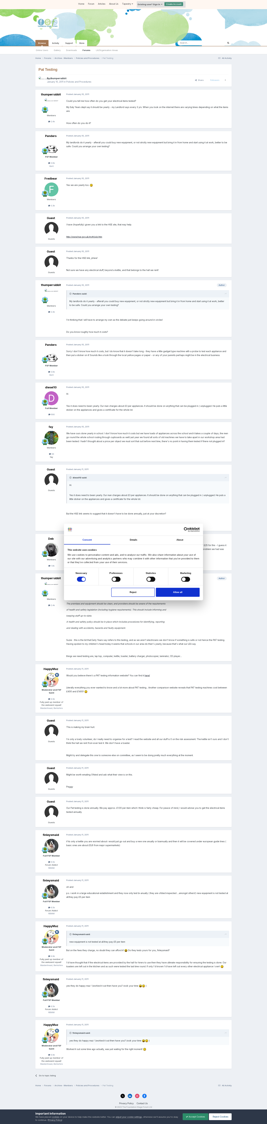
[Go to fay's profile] (51, 438)
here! (147, 675)
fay (51, 426)
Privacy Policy (126, 1103)
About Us (113, 3)
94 (52, 454)
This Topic (216, 43)
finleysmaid (51, 834)
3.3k (52, 205)
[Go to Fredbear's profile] (51, 189)
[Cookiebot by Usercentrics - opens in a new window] (186, 529)
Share (200, 80)
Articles (101, 3)
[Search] (228, 42)
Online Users (42, 50)
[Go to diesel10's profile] (51, 398)
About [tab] (179, 539)
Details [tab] (133, 539)
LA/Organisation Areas (107, 50)
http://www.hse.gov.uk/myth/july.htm (84, 236)
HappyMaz (51, 669)
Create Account (173, 4)
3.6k (52, 163)
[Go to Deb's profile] (51, 550)
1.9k (52, 565)
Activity (55, 43)
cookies (55, 1117)
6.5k (52, 862)
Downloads (71, 50)
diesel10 (51, 387)
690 (52, 414)
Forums (86, 50)
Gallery (57, 50)
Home (81, 3)
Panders (51, 136)
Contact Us (142, 1103)
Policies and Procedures (78, 81)
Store (81, 43)
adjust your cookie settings (129, 1117)
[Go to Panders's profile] (51, 147)
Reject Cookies (220, 1116)
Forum (91, 3)
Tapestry (127, 3)
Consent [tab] (87, 539)
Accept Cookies (196, 1116)
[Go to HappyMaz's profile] (51, 680)
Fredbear (50, 178)
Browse (42, 43)
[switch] (116, 579)
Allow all (177, 592)
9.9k (52, 699)
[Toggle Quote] (70, 293)
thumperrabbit (58, 78)
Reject (133, 592)
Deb (51, 538)
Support (69, 43)
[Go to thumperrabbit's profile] (41, 80)
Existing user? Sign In (149, 4)
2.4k (52, 121)
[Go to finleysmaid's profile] (51, 846)
